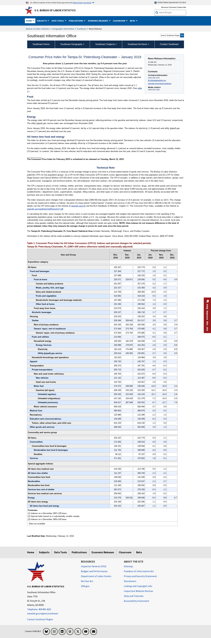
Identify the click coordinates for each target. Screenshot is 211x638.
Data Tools (60, 552)
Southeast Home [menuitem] (41, 44)
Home (30, 552)
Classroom (125, 552)
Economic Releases (103, 552)
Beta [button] (132, 20)
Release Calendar (169, 7)
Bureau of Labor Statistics (38, 28)
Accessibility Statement (136, 600)
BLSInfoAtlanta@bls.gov (157, 80)
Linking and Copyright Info (138, 586)
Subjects (44, 552)
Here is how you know (82, 2)
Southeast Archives (137, 44)
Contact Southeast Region (40, 619)
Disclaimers (130, 581)
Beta (139, 552)
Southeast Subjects (105, 44)
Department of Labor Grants (96, 576)
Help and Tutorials (133, 595)
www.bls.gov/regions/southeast (159, 83)
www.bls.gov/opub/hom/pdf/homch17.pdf (45, 209)
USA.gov (85, 586)
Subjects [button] (42, 20)
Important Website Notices (138, 591)
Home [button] (29, 20)
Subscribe (182, 7)
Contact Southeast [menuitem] (169, 44)
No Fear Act (87, 581)
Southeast (81, 28)
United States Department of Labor (171, 2)
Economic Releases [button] (98, 20)
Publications (79, 552)
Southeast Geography (71, 44)
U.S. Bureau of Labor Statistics (55, 10)
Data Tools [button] (58, 20)
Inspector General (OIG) (93, 566)
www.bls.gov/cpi (78, 206)
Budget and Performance (94, 571)
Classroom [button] (119, 20)
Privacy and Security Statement (140, 576)
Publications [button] (76, 20)
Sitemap (128, 566)
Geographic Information (63, 28)
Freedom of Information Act (139, 571)
